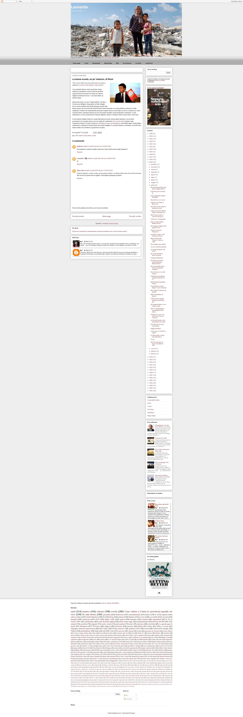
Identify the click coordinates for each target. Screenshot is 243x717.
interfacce (140, 654)
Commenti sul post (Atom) (110, 223)
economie (135, 644)
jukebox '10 (86, 646)
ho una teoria (89, 614)
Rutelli (159, 667)
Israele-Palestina (92, 617)
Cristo (112, 631)
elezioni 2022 (74, 675)
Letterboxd (149, 63)
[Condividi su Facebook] (99, 133)
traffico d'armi (132, 684)
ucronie (123, 658)
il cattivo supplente (138, 635)
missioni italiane (150, 669)
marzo (153, 348)
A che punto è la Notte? (155, 88)
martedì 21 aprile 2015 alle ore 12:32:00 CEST (97, 146)
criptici (116, 669)
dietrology (108, 648)
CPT (83, 671)
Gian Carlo (80, 170)
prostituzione (84, 644)
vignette (131, 658)
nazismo (102, 639)
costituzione (74, 639)
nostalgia (95, 646)
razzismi (145, 619)
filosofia (83, 661)
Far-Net (84, 677)
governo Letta (75, 646)
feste (132, 633)
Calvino (107, 680)
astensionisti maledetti (89, 650)
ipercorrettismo (75, 673)
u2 (139, 673)
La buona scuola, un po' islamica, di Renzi (158, 235)
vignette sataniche (146, 648)
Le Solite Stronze (167, 648)
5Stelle (157, 648)
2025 (151, 136)
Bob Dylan (104, 629)
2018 (151, 154)
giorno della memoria (108, 656)
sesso (131, 624)
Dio (75, 652)
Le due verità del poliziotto (158, 247)
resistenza (109, 654)
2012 (151, 362)
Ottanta (155, 629)
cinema (100, 611)
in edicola (99, 675)
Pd (104, 617)
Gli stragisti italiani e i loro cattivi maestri (158, 305)
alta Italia (139, 665)
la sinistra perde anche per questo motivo (91, 635)
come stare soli (100, 669)
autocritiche (129, 661)
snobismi (160, 669)
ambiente (76, 654)
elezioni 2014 (99, 654)
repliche (165, 615)
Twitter (153, 639)
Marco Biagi (160, 680)
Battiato (131, 617)
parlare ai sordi (159, 682)
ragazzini (110, 635)
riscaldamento (114, 663)
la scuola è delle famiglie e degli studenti (91, 85)
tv (155, 615)
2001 (151, 390)
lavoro (94, 639)
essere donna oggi (125, 622)
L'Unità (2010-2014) (153, 400)
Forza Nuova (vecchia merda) (135, 667)
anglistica (157, 635)
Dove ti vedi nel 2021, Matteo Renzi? (157, 222)
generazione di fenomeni (151, 631)
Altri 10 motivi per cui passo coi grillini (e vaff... (157, 343)
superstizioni (95, 667)
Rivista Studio (151, 415)
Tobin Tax (120, 671)
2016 (151, 159)
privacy (118, 665)
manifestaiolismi (142, 622)
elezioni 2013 (130, 641)
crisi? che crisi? (156, 644)
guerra (122, 619)
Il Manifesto (150, 412)
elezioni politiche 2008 (144, 641)
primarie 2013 (76, 684)
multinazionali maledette (163, 677)
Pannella (132, 665)
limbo (113, 682)
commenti (73, 665)
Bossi (145, 658)
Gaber (139, 680)
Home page (76, 63)
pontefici (84, 624)
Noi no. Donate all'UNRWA (110, 57)
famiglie (166, 629)
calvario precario (104, 644)
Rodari (168, 680)
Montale (146, 684)
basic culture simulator (149, 673)
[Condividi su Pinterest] (101, 133)
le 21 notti (111, 639)
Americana (86, 619)
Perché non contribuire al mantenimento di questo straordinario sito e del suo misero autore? (99, 231)
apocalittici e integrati (134, 646)
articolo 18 (129, 671)
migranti (94, 624)
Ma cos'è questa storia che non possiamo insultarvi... (157, 267)
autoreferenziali (134, 615)
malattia (116, 675)
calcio (127, 635)
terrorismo (118, 626)
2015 (151, 162)
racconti (165, 617)
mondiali (87, 663)
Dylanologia (108, 63)
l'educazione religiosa (148, 677)
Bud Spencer (158, 675)
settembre (154, 172)
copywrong (102, 650)
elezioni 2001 (129, 686)
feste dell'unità (157, 661)
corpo (168, 673)
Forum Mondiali (150, 663)
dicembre (154, 164)
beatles (149, 626)
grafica (92, 675)
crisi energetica (87, 654)
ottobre (153, 169)
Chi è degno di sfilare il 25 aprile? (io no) (158, 226)
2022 (151, 144)
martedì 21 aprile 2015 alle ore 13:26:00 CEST (102, 158)
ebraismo (166, 633)
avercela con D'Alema (165, 646)
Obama (73, 656)
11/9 (148, 656)
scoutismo (123, 675)
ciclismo (159, 684)
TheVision (96, 626)
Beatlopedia (96, 63)
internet (121, 617)
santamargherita (85, 667)
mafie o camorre (123, 652)
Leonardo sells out (122, 633)
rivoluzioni (124, 663)
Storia (149, 635)
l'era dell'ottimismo (111, 658)
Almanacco (74, 637)
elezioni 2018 (86, 648)
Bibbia (140, 626)
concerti (96, 637)
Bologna (169, 650)
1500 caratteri (79, 135)
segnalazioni (157, 619)
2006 (151, 377)
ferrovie (151, 671)
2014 (151, 357)
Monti (167, 654)
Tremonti (100, 677)
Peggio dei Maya (156, 328)
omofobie (151, 624)
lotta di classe (98, 673)
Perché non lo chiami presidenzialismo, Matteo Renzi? (157, 262)
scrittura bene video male (109, 646)
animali (88, 641)
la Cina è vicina (123, 656)
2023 (151, 141)
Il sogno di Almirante (157, 258)
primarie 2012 (96, 663)
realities (103, 661)
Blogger (132, 713)
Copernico (149, 652)
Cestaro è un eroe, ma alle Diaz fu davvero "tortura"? (157, 316)
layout (96, 686)
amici (160, 639)
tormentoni (133, 673)
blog (111, 617)
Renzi (89, 135)
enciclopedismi (84, 675)
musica (86, 611)
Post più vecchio (135, 216)
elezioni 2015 (131, 677)
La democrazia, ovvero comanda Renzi (157, 336)
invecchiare (109, 633)
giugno (153, 180)
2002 (151, 388)
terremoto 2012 (150, 650)
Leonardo (79, 7)
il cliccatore (133, 669)
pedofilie (145, 639)
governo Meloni (167, 631)
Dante (155, 656)
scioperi (141, 656)
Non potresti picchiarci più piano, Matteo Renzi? (158, 188)
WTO (80, 682)
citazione (136, 671)
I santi (86, 63)
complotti (109, 669)
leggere (112, 652)
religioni (107, 626)
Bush (132, 654)
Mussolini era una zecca (158, 200)
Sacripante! (167, 667)
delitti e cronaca (162, 626)
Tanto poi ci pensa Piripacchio (156, 231)
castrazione (92, 682)
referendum (168, 639)
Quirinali (169, 652)
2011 (151, 365)
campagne (153, 658)
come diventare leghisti (106, 622)
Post (126, 695)
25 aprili (130, 639)
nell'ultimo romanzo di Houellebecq (109, 123)
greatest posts (159, 671)
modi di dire (128, 682)
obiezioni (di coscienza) (146, 682)
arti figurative (85, 639)
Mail (117, 63)
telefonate (125, 665)
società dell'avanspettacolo (130, 648)
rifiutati (133, 656)
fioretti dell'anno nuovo (85, 665)
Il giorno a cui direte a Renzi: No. (157, 203)
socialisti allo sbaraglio (141, 675)
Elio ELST (120, 686)
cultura (94, 633)
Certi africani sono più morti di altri (157, 325)
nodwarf (79, 146)
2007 (151, 375)
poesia (146, 629)
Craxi (126, 680)
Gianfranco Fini (150, 667)
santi (73, 611)
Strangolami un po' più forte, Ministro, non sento (162, 426)
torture (151, 675)
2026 (151, 133)
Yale (86, 682)
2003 (151, 385)
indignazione (108, 675)
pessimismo (169, 682)
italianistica (84, 626)
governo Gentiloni (87, 686)
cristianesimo (89, 622)
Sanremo (119, 635)
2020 (151, 149)
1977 (72, 671)
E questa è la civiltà (161, 438)
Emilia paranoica (118, 629)
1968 (138, 658)
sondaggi (111, 661)
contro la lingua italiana (81, 633)
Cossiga (114, 680)
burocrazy (116, 677)
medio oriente (106, 624)
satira (131, 663)
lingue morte (121, 639)
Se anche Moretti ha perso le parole (157, 254)
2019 (151, 151)
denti (164, 684)
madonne (97, 641)
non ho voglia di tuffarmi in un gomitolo (135, 637)
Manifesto (77, 650)
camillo (138, 661)
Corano (73, 677)
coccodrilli (153, 617)
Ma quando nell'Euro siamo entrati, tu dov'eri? (162, 476)
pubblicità (126, 650)
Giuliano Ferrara (86, 637)
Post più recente (78, 216)
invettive (168, 671)
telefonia (139, 652)
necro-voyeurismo (75, 680)
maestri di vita (77, 663)
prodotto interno (87, 684)
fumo (139, 677)
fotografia (96, 665)
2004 (151, 383)
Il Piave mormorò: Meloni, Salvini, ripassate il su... (158, 211)
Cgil (88, 671)
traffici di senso (112, 667)
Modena (157, 633)
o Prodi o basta (93, 661)
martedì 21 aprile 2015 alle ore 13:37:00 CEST (99, 170)
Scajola (73, 669)
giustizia (166, 644)
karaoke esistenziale (114, 637)
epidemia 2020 (134, 629)
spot (93, 680)
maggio (153, 182)
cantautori (166, 635)
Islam (85, 135)
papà (169, 665)
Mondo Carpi (165, 637)
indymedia (162, 665)
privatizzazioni (75, 667)
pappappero (86, 680)
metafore (141, 669)
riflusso (117, 684)
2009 (151, 370)
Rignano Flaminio (110, 671)
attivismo (140, 624)
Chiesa (94, 644)
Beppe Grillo (109, 619)
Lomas (100, 671)
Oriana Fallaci (159, 652)
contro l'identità (94, 656)
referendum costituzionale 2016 (112, 641)
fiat (99, 682)
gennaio (153, 353)
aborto (122, 646)
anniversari (121, 631)
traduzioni (161, 650)
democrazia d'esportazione (121, 644)
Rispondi (79, 152)
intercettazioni (106, 682)
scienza (116, 648)
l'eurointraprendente (87, 673)
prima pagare (108, 673)
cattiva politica (76, 617)
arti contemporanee (149, 646)
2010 (151, 367)
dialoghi (74, 619)
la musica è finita (114, 650)
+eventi (149, 406)
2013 (151, 359)
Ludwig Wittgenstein (149, 680)
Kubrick (140, 684)
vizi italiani (99, 680)
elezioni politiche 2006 (151, 665)
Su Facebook (127, 63)
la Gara (142, 617)
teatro (103, 667)
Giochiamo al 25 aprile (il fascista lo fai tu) (158, 207)
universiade (123, 654)
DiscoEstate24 (97, 648)
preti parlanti (120, 624)
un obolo (138, 63)
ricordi (105, 663)
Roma (81, 641)
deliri (103, 637)
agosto (153, 174)
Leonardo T (81, 158)
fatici (88, 658)
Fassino (94, 671)
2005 (151, 380)
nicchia (136, 682)
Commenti (128, 699)
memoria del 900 (158, 622)
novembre (154, 167)
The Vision (150, 409)
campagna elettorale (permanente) (83, 629)
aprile (153, 185)
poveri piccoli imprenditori (154, 654)
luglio (153, 177)
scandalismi (139, 663)
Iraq (75, 641)
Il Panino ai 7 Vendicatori (158, 219)
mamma (120, 682)
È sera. (153, 339)
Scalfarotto (74, 682)
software (123, 684)
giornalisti (106, 615)
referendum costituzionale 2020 (108, 686)
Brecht (78, 671)
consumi (144, 671)
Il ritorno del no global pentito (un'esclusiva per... (157, 300)
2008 (151, 372)
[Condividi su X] (97, 133)
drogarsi (76, 648)
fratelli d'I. (141, 633)
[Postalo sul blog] (96, 133)
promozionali (97, 684)
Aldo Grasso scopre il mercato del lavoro (157, 215)
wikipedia (167, 669)
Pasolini (73, 658)
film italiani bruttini (160, 641)
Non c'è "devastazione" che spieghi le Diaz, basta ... (157, 310)
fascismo (130, 626)
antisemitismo (86, 631)
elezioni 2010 (124, 669)
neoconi (73, 635)
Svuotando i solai (84, 652)
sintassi (130, 675)
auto (138, 639)
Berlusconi (120, 615)
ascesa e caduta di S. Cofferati (85, 669)
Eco (78, 677)
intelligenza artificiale (107, 665)
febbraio (153, 351)
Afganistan (122, 667)
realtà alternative (107, 684)
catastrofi (131, 631)
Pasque (81, 658)
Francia (149, 633)
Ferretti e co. (92, 677)
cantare (105, 652)
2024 (151, 139)
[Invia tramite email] (94, 133)
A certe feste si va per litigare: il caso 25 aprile (158, 286)
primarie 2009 (119, 673)
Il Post (149, 403)
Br (118, 661)
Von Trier (108, 677)
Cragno (120, 680)
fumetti (139, 631)
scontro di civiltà (137, 650)
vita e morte (154, 637)
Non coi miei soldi (118, 121)
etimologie (78, 686)
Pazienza (153, 684)
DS (122, 661)
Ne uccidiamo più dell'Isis (158, 244)
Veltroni (74, 631)
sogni (132, 652)
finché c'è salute (98, 658)
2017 (151, 157)
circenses (167, 663)
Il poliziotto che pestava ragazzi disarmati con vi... (158, 277)
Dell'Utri (132, 680)
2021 (151, 146)
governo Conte (168, 661)
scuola (94, 135)
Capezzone (167, 675)
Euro (100, 633)
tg (116, 654)
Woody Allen (82, 656)
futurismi (133, 619)
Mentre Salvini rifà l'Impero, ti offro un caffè (157, 240)
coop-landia (161, 673)
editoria (123, 677)
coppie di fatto (147, 661)
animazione (96, 652)
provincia (145, 644)
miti (104, 631)
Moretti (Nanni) (164, 656)
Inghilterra (160, 663)
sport (126, 673)
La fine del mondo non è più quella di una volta (158, 321)
